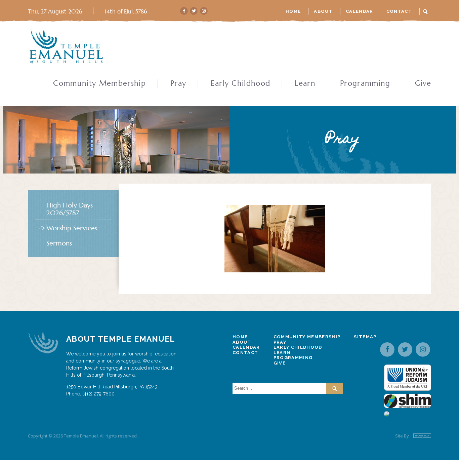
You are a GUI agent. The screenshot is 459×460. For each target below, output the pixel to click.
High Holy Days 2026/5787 (69, 209)
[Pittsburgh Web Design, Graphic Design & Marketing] (422, 435)
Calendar (359, 11)
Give (423, 83)
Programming (365, 83)
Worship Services (71, 228)
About (323, 11)
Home (293, 11)
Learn (305, 83)
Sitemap (365, 336)
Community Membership (99, 83)
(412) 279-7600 (98, 393)
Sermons (59, 243)
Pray (178, 83)
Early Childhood (240, 83)
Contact (399, 11)
